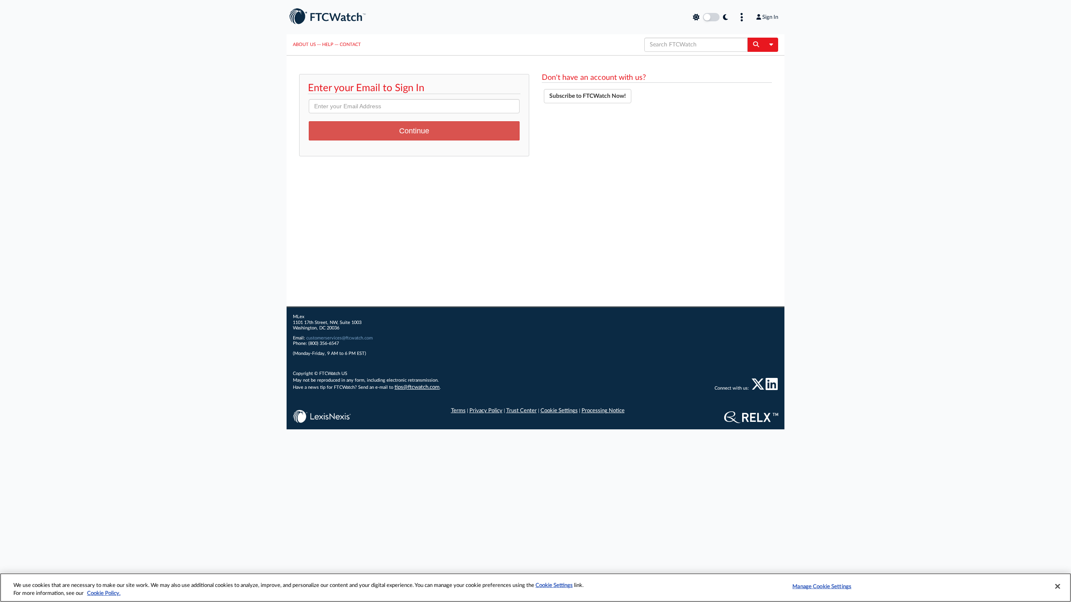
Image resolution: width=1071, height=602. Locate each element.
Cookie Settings (559, 410)
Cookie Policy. (103, 593)
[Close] (1057, 586)
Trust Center (521, 410)
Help (327, 44)
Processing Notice (603, 410)
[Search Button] (756, 45)
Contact (350, 44)
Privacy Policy (485, 410)
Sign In (770, 17)
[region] (535, 587)
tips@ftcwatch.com (417, 387)
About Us (304, 44)
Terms (458, 410)
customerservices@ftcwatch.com (339, 338)
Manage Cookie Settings (821, 586)
